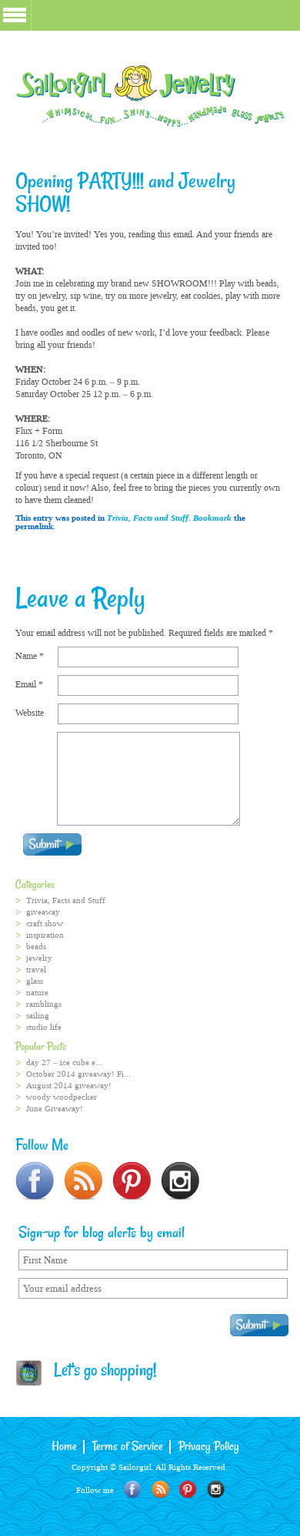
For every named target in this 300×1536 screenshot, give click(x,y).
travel (36, 969)
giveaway (43, 912)
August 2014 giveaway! (69, 1085)
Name (29, 656)
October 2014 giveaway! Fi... (78, 1074)
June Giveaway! (54, 1108)
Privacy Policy (208, 1447)
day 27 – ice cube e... (64, 1062)
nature (37, 992)
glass (34, 981)
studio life (44, 1027)
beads (36, 946)
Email (29, 684)
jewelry (39, 958)
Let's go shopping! (100, 1371)
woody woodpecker (61, 1097)
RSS (160, 1489)
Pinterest (188, 1489)
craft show (44, 923)
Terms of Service (127, 1447)
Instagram (216, 1489)
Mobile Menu (14, 15)
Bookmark (212, 518)
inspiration (45, 935)
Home (64, 1447)
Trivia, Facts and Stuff (147, 518)
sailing (37, 1015)
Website (29, 713)
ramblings (44, 1004)
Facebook (133, 1489)
